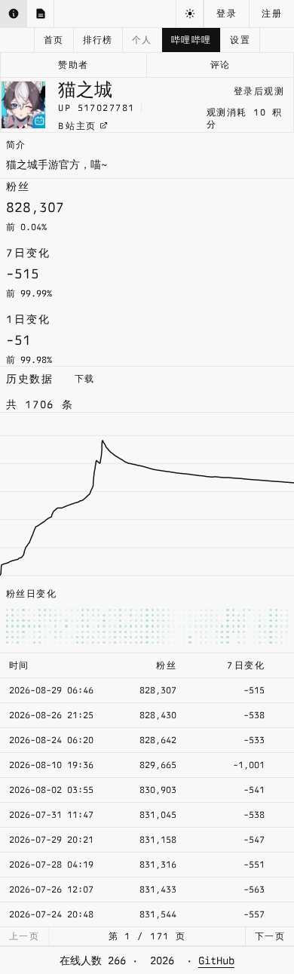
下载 (85, 378)
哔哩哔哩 (191, 40)
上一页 (24, 936)
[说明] (13, 13)
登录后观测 (259, 91)
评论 (220, 65)
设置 (240, 40)
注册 (272, 13)
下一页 (270, 936)
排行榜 (98, 40)
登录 (226, 13)
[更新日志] (40, 13)
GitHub (216, 960)
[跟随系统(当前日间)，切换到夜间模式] (189, 13)
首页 (54, 40)
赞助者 (73, 65)
